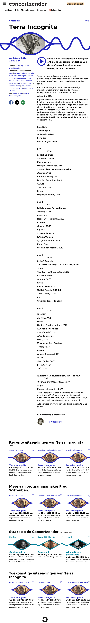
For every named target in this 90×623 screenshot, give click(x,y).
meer (11, 445)
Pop (21, 66)
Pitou (31, 83)
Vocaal (27, 66)
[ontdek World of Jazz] (75, 4)
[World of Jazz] (75, 4)
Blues (20, 450)
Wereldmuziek (15, 68)
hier (41, 406)
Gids (17, 10)
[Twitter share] (17, 102)
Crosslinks (14, 20)
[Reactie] (23, 102)
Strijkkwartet (50, 537)
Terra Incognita (15, 96)
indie (25, 93)
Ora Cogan (23, 83)
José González (26, 81)
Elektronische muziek (55, 450)
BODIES (17, 73)
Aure (11, 73)
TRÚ (25, 88)
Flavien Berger (20, 76)
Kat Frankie (13, 83)
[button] (41, 61)
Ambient (78, 450)
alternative (17, 93)
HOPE (17, 81)
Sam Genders (26, 86)
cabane (24, 73)
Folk (17, 66)
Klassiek (12, 537)
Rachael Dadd (14, 86)
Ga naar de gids (66, 532)
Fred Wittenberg (53, 422)
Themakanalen (27, 10)
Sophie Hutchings (16, 88)
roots (30, 93)
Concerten (41, 10)
